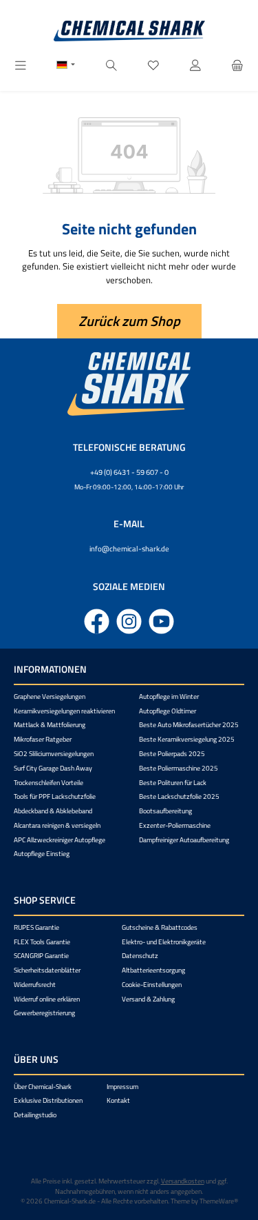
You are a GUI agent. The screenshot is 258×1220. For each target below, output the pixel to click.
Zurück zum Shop (129, 321)
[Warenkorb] (237, 66)
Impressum (122, 1086)
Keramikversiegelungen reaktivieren (64, 711)
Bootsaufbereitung (165, 811)
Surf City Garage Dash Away (53, 768)
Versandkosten (182, 1181)
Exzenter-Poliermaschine (175, 825)
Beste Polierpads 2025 (172, 754)
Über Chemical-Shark (43, 1086)
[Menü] (20, 66)
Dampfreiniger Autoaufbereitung (184, 840)
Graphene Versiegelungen (49, 696)
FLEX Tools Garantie (42, 942)
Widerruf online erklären (47, 999)
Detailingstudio (35, 1115)
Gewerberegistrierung (44, 1013)
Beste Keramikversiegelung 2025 (187, 739)
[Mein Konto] (195, 66)
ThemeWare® (219, 1201)
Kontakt (118, 1100)
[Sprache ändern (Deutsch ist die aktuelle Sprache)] (65, 66)
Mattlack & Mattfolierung (49, 725)
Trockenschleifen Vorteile (48, 782)
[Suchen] (111, 66)
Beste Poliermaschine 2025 (178, 768)
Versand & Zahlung (148, 999)
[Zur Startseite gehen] (129, 31)
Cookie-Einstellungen (152, 984)
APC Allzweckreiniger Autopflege (59, 840)
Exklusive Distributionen (48, 1100)
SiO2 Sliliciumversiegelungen (54, 754)
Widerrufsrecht (35, 984)
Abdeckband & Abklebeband (53, 811)
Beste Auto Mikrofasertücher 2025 (189, 725)
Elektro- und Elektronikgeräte (164, 942)
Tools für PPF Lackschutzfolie (55, 796)
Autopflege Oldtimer (167, 711)
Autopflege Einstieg (41, 853)
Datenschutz (140, 955)
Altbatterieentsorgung (153, 970)
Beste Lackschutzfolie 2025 (179, 796)
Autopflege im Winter (169, 696)
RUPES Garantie (36, 927)
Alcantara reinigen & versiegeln (57, 825)
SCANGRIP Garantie (41, 955)
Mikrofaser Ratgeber (43, 739)
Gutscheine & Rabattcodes (159, 927)
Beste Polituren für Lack (172, 782)
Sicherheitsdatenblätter (47, 970)
